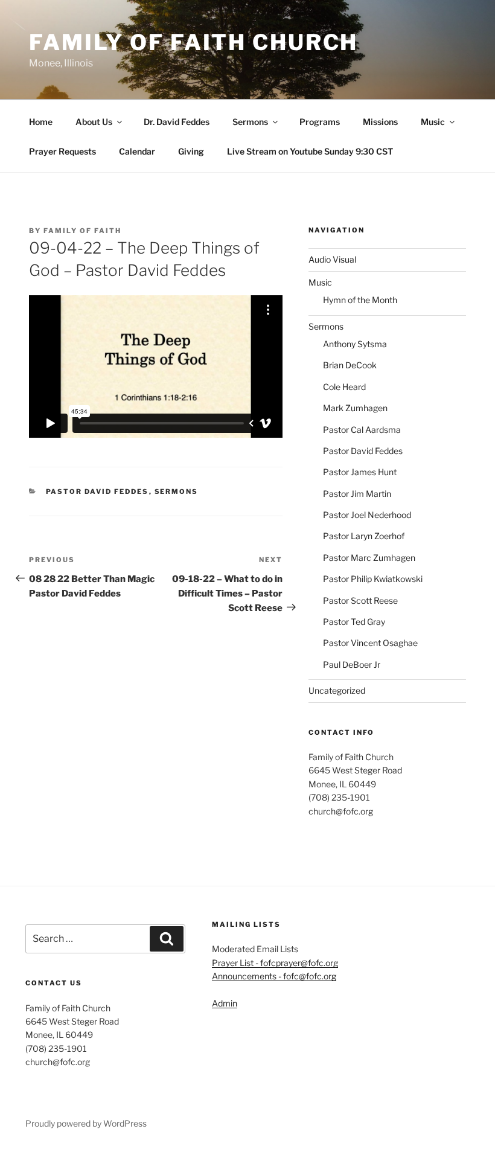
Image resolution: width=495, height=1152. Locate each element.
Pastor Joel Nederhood (367, 515)
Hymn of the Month (360, 300)
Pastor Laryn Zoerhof (363, 536)
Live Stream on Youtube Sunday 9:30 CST (310, 151)
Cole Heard (344, 387)
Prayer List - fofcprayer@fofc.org (275, 963)
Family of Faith (82, 230)
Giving (191, 151)
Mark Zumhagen (355, 408)
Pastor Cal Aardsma (362, 429)
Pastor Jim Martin (357, 493)
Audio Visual (332, 259)
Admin (224, 1003)
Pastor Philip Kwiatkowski (373, 579)
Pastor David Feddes (97, 491)
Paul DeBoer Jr (351, 664)
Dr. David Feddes (176, 122)
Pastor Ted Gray (354, 621)
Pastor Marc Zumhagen (369, 557)
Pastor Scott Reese (360, 600)
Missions (380, 122)
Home (41, 122)
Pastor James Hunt (360, 472)
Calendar (137, 151)
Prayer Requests (62, 151)
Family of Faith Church (193, 42)
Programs (319, 122)
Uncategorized (336, 690)
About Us (93, 122)
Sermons (250, 122)
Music (433, 122)
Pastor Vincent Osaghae (370, 643)
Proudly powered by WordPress (86, 1123)
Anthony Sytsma (355, 344)
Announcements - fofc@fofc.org (274, 976)
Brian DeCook (350, 365)
